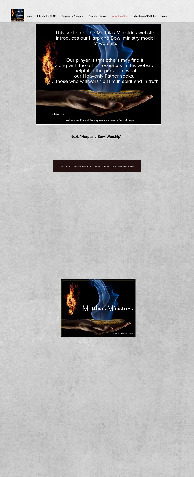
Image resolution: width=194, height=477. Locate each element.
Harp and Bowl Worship (100, 136)
